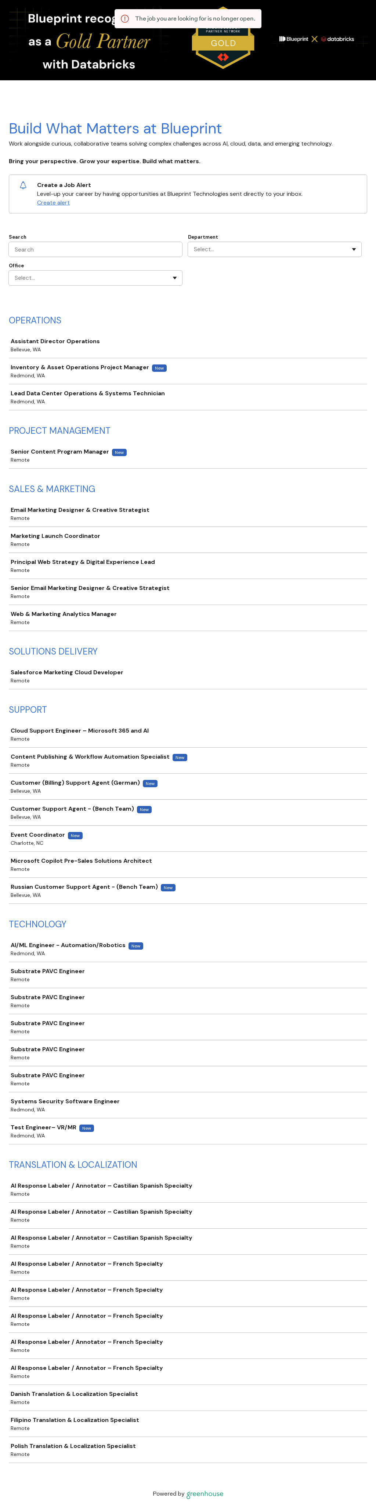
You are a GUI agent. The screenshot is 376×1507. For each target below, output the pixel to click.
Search (17, 237)
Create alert (53, 202)
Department (203, 237)
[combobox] (194, 249)
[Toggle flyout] (354, 249)
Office (16, 266)
